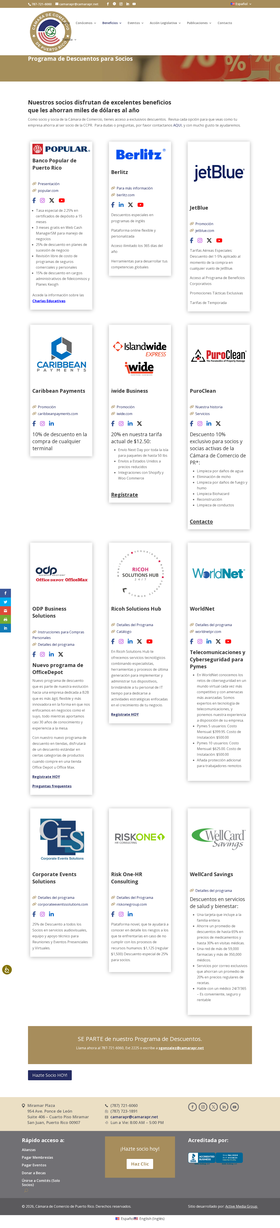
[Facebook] (34, 200)
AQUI (177, 125)
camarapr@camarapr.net (134, 1116)
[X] (51, 200)
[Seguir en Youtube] (234, 1107)
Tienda (67, 40)
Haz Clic (140, 1164)
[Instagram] (42, 200)
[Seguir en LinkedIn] (224, 1107)
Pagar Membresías (37, 1157)
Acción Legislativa (163, 23)
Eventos (134, 23)
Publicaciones (197, 23)
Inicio (66, 23)
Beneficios (110, 23)
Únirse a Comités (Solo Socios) (41, 1183)
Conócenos (84, 23)
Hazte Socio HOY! (49, 1075)
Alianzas (29, 1150)
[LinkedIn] (121, 205)
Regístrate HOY (46, 776)
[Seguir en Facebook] (192, 1107)
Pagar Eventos (34, 1165)
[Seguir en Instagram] (203, 1107)
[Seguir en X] (213, 1107)
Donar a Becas (34, 1173)
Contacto (225, 23)
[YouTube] (62, 200)
